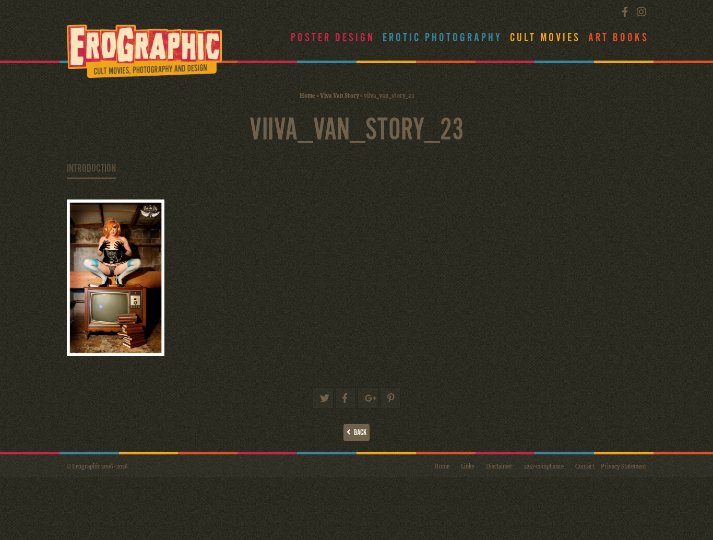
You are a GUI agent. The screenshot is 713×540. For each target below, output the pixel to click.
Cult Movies (545, 37)
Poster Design (333, 37)
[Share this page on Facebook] (345, 398)
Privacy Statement (623, 466)
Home (307, 95)
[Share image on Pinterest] (390, 398)
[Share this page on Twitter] (323, 398)
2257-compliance (544, 466)
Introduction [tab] (91, 168)
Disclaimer (499, 466)
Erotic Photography (442, 37)
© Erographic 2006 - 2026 (97, 466)
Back (358, 433)
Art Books (618, 37)
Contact (585, 466)
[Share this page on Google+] (368, 398)
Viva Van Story (339, 95)
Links (467, 466)
